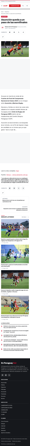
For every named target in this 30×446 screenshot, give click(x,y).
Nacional (3, 430)
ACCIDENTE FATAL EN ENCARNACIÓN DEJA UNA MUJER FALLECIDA (15, 336)
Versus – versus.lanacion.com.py (17, 175)
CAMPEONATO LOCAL (6, 405)
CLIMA (2, 414)
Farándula (3, 394)
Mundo (3, 398)
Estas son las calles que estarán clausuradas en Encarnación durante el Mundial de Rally (16, 349)
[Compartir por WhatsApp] (9, 32)
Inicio (2, 11)
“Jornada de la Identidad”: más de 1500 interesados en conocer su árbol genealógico (16, 340)
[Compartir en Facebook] (14, 32)
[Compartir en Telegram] (23, 32)
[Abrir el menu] (1, 6)
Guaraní (3, 428)
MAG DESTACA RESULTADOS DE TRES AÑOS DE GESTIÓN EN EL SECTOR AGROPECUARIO (16, 345)
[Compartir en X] (18, 32)
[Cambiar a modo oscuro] (27, 6)
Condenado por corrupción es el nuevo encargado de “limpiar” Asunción (16, 331)
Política (3, 385)
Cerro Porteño (4, 421)
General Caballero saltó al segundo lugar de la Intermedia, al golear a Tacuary (14, 291)
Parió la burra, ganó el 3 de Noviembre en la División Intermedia (14, 265)
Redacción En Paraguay (11, 26)
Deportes (7, 11)
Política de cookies (16, 441)
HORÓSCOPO (4, 410)
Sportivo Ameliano (5, 432)
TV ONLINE (4, 412)
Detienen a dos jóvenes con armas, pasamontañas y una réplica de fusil (15, 327)
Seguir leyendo (7, 217)
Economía (3, 391)
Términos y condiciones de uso (8, 444)
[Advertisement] (15, 74)
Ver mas (24, 217)
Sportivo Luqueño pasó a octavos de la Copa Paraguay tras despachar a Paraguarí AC (14, 240)
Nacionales (4, 382)
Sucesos (3, 396)
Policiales (3, 389)
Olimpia (3, 423)
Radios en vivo (15, 5)
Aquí (17, 171)
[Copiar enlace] (3, 37)
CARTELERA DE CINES (6, 407)
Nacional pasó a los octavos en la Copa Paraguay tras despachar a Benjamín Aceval (14, 316)
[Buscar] (23, 6)
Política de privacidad (6, 441)
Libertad (3, 426)
